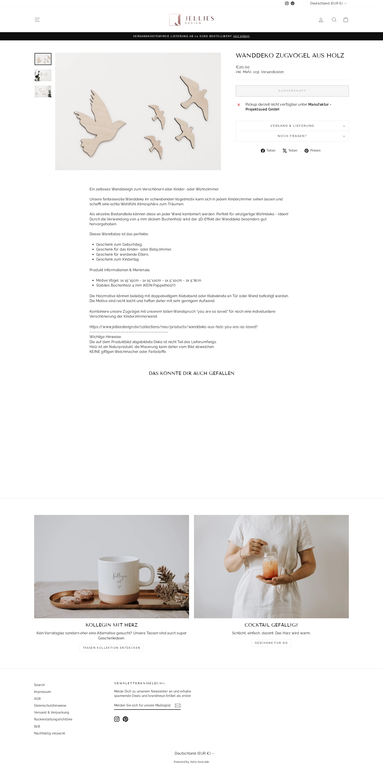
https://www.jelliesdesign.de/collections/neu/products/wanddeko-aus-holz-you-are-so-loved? (174, 327)
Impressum (42, 692)
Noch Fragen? (292, 136)
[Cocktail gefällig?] (271, 567)
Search (39, 685)
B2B (37, 726)
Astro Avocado (199, 761)
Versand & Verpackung (51, 712)
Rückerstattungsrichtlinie (53, 719)
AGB (37, 698)
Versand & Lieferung (292, 125)
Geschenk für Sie (271, 643)
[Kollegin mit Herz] (111, 567)
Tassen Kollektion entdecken (112, 647)
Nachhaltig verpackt (49, 733)
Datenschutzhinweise (50, 705)
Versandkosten (272, 72)
